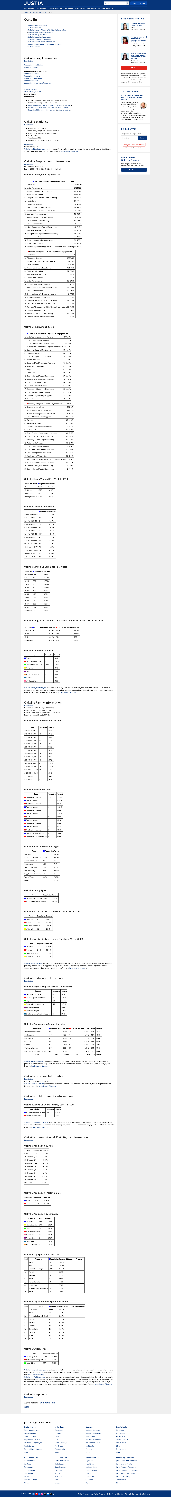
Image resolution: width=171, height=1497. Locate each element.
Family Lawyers (29, 1446)
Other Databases (93, 1458)
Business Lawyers (30, 1433)
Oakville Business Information (39, 39)
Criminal (58, 1433)
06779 (26, 1407)
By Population (47, 1402)
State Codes (59, 1464)
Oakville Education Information (39, 37)
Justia (26, 12)
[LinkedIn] (33, 1494)
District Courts (29, 1476)
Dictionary (120, 1430)
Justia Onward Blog (123, 1476)
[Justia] (33, 3)
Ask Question (134, 170)
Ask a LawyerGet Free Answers (130, 158)
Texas (57, 1480)
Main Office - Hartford (49, 105)
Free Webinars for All (132, 18)
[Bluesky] (48, 1494)
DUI (56, 1440)
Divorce (57, 1436)
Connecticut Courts (31, 81)
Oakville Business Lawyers (34, 1084)
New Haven (67, 105)
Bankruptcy (59, 1430)
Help (109, 1494)
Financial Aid (120, 1436)
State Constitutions (62, 1461)
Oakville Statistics (34, 27)
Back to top (28, 61)
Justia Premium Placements (126, 1467)
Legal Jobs (89, 1461)
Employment (90, 1436)
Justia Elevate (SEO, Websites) (127, 1470)
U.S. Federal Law (31, 1458)
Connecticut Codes (31, 67)
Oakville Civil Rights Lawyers (34, 1377)
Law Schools (69, 8)
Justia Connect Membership (126, 1461)
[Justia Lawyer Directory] (53, 1494)
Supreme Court (30, 1470)
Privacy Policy (130, 1494)
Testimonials (121, 1480)
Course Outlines (122, 1440)
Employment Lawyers (32, 1440)
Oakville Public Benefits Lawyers (36, 1122)
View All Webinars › (134, 68)
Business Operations (93, 1433)
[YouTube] (36, 1494)
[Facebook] (39, 1494)
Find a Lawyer (29, 8)
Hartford (65, 108)
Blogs (118, 1446)
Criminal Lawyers (30, 1436)
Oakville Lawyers (30, 89)
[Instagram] (42, 1494)
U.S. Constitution (30, 1461)
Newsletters (91, 8)
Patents (88, 1473)
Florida (57, 1473)
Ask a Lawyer (42, 8)
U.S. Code (27, 1464)
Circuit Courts (29, 1473)
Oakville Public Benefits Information (41, 42)
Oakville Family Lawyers (33, 963)
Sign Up (142, 3)
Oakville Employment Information (40, 32)
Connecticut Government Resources (37, 83)
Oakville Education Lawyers (34, 1061)
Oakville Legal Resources (37, 25)
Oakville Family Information (38, 35)
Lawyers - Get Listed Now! (134, 145)
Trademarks (90, 1476)
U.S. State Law (61, 1458)
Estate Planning (60, 1443)
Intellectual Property (93, 1440)
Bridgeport (60, 105)
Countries (89, 1480)
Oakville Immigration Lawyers (35, 1370)
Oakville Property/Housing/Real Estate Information (47, 30)
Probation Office (34, 110)
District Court (33, 107)
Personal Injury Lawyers (33, 1449)
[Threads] (45, 1494)
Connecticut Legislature (33, 78)
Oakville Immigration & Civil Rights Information (45, 44)
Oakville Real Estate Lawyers (34, 149)
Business (89, 1427)
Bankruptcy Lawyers (31, 1430)
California (58, 1470)
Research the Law (55, 8)
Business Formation (93, 1430)
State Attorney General (32, 92)
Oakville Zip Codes (35, 46)
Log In (134, 3)
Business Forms (91, 1467)
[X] (51, 1494)
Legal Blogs (90, 1464)
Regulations (28, 1467)
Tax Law (89, 1449)
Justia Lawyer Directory (69, 151)
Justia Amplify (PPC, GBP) (125, 1473)
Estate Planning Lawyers (33, 1443)
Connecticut (42, 12)
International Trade (93, 1443)
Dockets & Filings (30, 1480)
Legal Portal (94, 1494)
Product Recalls (91, 1470)
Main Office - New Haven (46, 108)
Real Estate (90, 1446)
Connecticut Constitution (33, 65)
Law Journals (121, 1443)
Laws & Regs (80, 8)
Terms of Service (118, 1494)
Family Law (59, 1446)
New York (58, 1476)
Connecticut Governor (32, 76)
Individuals (59, 1427)
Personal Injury (60, 1449)
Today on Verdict (130, 91)
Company (102, 1494)
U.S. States (33, 12)
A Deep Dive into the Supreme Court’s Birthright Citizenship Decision (132, 97)
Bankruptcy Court (34, 105)
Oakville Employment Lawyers (35, 688)
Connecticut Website (31, 73)
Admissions (120, 1433)
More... (26, 1452)
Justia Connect (83, 1494)
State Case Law (60, 1467)
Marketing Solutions (105, 8)
